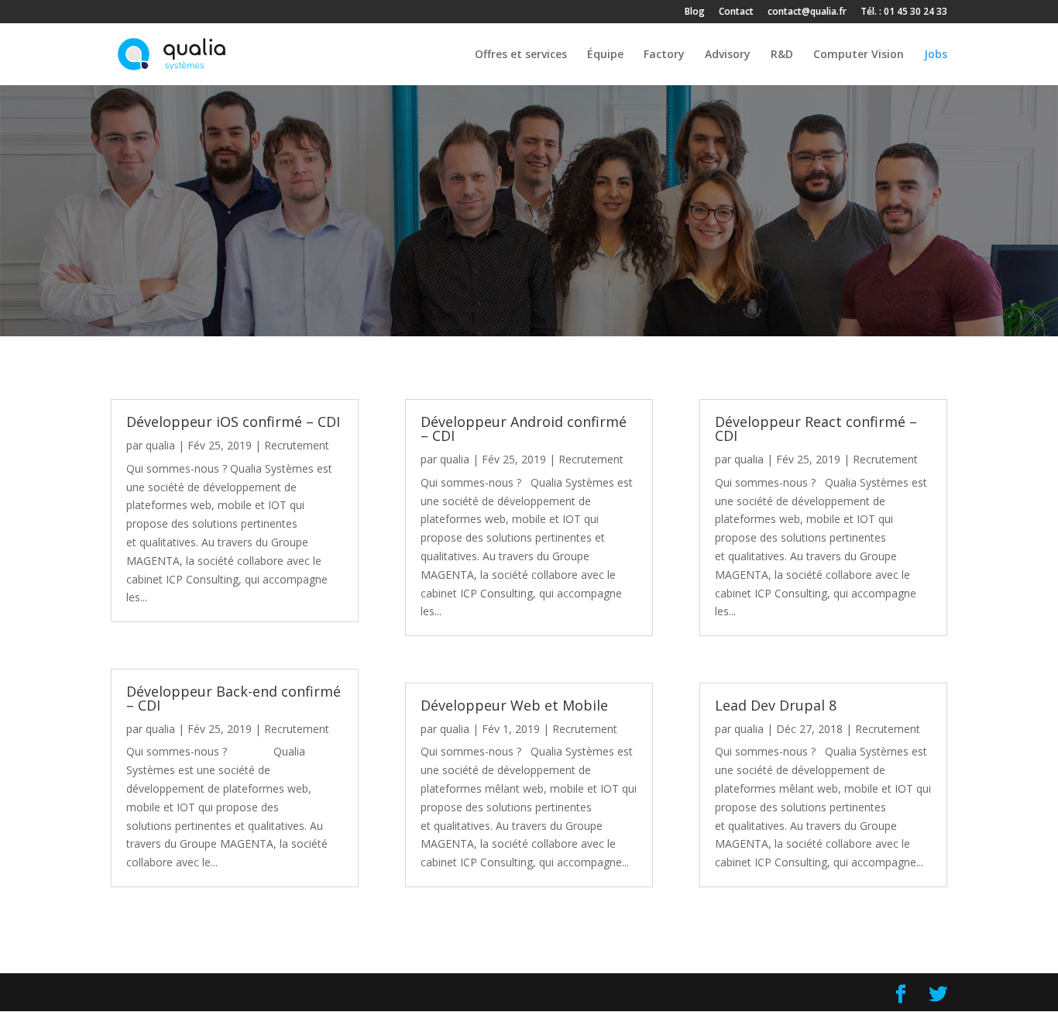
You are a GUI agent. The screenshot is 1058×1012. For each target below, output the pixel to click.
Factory (664, 55)
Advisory (728, 55)
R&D (782, 55)
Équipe (605, 55)
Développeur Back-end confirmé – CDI (233, 698)
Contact (736, 12)
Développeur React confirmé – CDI (816, 428)
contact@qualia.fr (807, 12)
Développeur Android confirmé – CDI (524, 428)
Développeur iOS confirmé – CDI (233, 421)
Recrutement (296, 445)
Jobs (935, 55)
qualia (160, 445)
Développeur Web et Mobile (514, 705)
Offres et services (521, 55)
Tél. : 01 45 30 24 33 (903, 12)
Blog (695, 12)
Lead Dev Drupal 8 (775, 705)
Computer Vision (858, 55)
